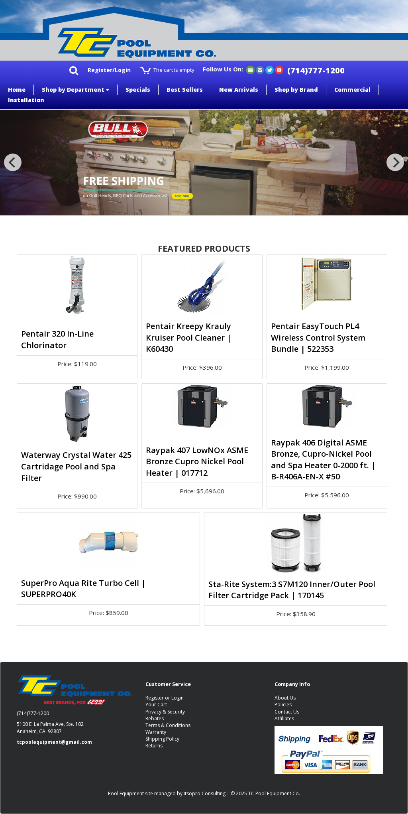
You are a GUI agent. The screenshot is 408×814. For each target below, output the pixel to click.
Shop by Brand (296, 89)
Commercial (352, 89)
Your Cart (156, 704)
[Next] (395, 162)
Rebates (154, 718)
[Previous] (13, 162)
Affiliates (284, 718)
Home (17, 89)
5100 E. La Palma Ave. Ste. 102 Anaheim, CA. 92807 (50, 727)
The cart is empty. (174, 69)
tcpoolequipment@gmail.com (54, 742)
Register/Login (109, 70)
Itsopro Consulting (205, 793)
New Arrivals (238, 89)
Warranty (155, 732)
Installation (26, 100)
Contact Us (287, 711)
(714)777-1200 (316, 70)
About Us (285, 697)
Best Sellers (185, 89)
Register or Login (164, 697)
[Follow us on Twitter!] (269, 69)
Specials (138, 89)
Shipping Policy (162, 738)
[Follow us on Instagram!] (260, 69)
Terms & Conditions (167, 725)
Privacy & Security (165, 711)
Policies (283, 704)
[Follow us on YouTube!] (279, 69)
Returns (154, 745)
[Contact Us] (250, 69)
